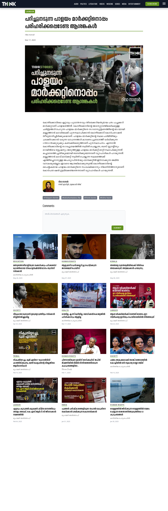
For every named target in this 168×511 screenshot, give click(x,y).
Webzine (110, 3)
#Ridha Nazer (105, 198)
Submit (117, 228)
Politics (83, 3)
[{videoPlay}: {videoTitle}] (84, 79)
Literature (93, 3)
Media (124, 3)
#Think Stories (90, 198)
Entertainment (134, 3)
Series (117, 3)
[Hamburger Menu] (163, 3)
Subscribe (152, 4)
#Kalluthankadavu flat (71, 198)
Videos (102, 3)
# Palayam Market (51, 198)
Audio (76, 3)
